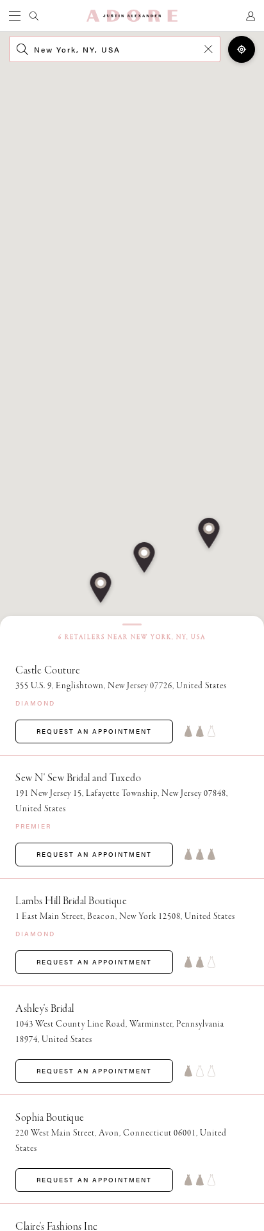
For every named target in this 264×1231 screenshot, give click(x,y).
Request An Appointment (94, 731)
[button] (101, 589)
